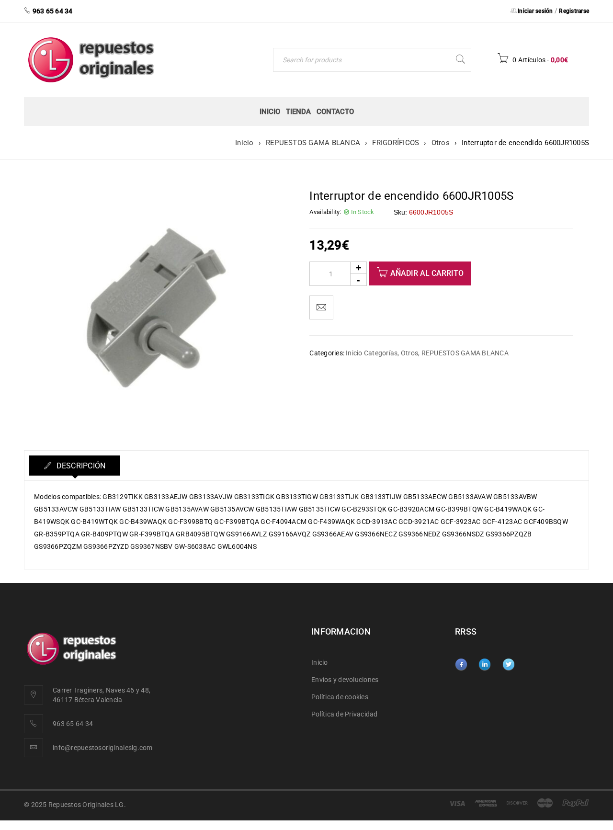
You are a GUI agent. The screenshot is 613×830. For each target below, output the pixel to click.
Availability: (325, 212)
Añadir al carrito (427, 273)
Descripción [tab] (79, 465)
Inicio (244, 142)
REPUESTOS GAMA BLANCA (313, 142)
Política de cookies (339, 697)
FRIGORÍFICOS (395, 142)
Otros (440, 142)
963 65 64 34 (73, 724)
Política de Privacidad (344, 714)
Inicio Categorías (371, 353)
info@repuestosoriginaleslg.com (103, 747)
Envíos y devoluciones (344, 679)
